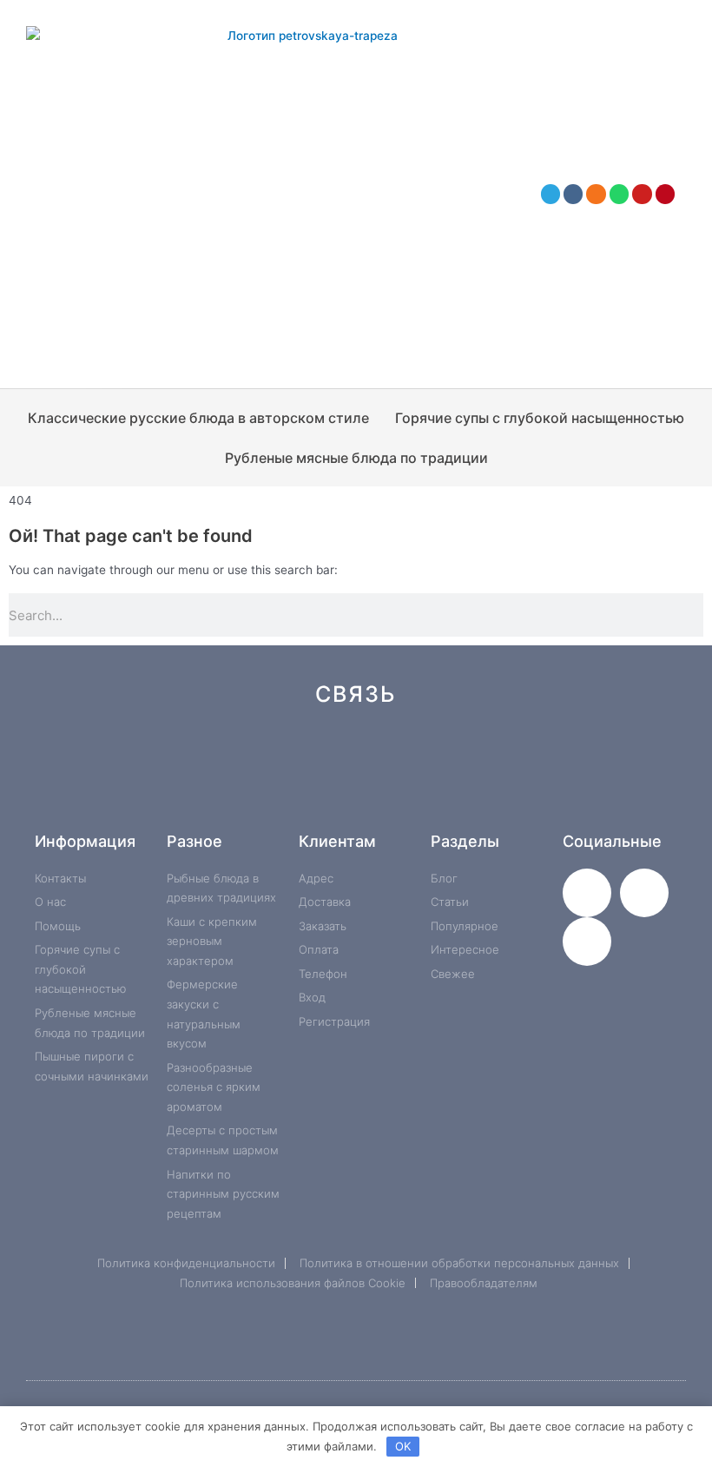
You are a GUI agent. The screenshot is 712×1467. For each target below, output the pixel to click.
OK (403, 1446)
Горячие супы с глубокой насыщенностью (539, 417)
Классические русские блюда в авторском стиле (198, 417)
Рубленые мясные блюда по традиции (356, 457)
